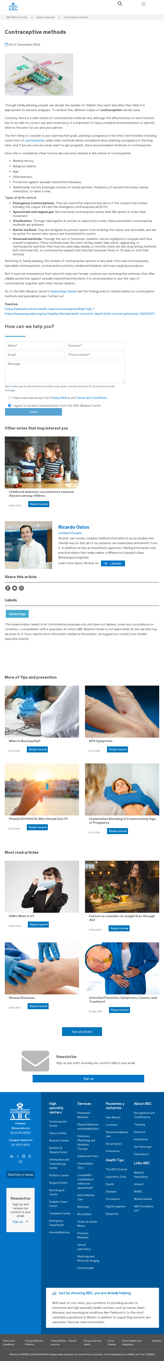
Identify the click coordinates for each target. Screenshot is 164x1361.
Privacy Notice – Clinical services (63, 1342)
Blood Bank (84, 1214)
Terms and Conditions (92, 398)
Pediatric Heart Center (58, 1204)
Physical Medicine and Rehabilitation (88, 1126)
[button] (120, 4)
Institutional (141, 1139)
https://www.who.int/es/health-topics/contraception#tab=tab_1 (49, 309)
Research (139, 1132)
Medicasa (83, 1207)
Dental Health (85, 1268)
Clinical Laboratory (84, 1247)
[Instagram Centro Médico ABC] (24, 1156)
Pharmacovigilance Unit (117, 1134)
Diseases (111, 1191)
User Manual (113, 1117)
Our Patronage (143, 1146)
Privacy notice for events (92, 1342)
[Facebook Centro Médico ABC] (18, 1156)
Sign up (88, 1078)
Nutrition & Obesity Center (58, 1150)
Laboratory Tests (116, 1176)
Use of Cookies (111, 1342)
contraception (35, 140)
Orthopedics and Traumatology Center (59, 1164)
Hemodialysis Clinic (85, 1165)
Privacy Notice (60, 398)
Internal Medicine (59, 1232)
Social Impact (114, 1143)
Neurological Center (56, 1192)
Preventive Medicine (83, 1115)
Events (110, 1184)
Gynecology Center (63, 291)
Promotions (113, 1151)
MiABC (138, 1191)
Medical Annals (143, 1199)
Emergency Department (56, 1223)
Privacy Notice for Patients (34, 1342)
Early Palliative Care (85, 1197)
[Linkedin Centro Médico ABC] (12, 1156)
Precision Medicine (82, 1235)
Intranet (138, 1184)
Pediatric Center (59, 1175)
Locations (111, 1124)
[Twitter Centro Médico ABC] (29, 1156)
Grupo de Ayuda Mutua (87, 1224)
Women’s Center (59, 1140)
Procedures (113, 1199)
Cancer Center (58, 1133)
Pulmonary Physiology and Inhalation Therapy (86, 1142)
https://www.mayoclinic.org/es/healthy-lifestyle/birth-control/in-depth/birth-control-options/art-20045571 (80, 314)
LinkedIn (115, 563)
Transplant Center (60, 1213)
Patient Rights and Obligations (132, 1342)
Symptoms (112, 1214)
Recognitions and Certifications (144, 1115)
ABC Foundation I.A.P (143, 1208)
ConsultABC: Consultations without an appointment (85, 1181)
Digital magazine (116, 1206)
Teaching (139, 1124)
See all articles (82, 1032)
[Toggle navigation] (143, 4)
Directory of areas (20, 1174)
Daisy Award (141, 1154)
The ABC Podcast (116, 1169)
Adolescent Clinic (87, 1156)
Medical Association (141, 1174)
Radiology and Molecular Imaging (88, 1258)
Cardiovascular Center (58, 1123)
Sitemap (156, 1340)
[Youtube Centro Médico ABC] (20, 1161)
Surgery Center (58, 1182)
